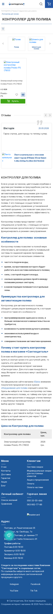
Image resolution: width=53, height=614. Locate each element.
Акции (4, 482)
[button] (9, 535)
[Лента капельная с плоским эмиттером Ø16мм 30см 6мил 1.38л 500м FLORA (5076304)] (7, 158)
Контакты (5, 470)
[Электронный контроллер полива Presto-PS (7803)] (13, 69)
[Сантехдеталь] (16, 4)
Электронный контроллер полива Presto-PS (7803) (12, 82)
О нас (4, 467)
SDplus (37, 381)
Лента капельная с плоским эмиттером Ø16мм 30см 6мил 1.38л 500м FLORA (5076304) (30, 157)
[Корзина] (49, 4)
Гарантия (5, 478)
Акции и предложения (38, 480)
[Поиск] (41, 4)
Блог (3, 485)
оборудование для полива (14, 388)
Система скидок (35, 467)
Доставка (6, 474)
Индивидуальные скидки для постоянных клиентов (39, 473)
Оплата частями (35, 487)
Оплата (30, 483)
